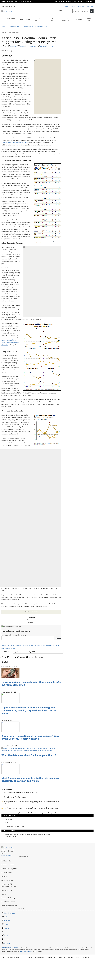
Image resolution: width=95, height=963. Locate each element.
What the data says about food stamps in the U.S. (29, 755)
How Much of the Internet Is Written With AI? (21, 793)
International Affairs (7, 865)
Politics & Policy (6, 861)
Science (3, 894)
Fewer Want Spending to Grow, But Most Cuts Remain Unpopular (10, 342)
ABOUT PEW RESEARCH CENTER (9, 948)
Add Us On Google (7, 51)
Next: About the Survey (31, 612)
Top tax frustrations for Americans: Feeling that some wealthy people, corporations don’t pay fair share (28, 710)
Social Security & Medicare (8, 648)
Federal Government (16, 645)
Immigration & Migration (9, 869)
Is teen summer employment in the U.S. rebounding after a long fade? (30, 813)
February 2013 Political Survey (14, 826)
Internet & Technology (8, 898)
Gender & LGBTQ (6, 884)
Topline (7, 823)
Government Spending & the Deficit (31, 645)
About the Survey (10, 836)
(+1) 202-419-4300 (6, 855)
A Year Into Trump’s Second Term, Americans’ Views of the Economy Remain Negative (30, 737)
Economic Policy (5, 645)
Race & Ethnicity (6, 872)
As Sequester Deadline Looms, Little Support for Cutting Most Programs (27, 834)
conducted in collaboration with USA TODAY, (15, 142)
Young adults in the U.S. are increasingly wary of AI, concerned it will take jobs (31, 803)
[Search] (92, 11)
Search (61, 10)
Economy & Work (6, 890)
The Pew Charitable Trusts (25, 951)
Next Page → (31, 622)
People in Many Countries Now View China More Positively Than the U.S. (31, 808)
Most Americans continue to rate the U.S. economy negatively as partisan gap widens (30, 779)
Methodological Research (9, 906)
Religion (4, 876)
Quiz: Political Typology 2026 (15, 797)
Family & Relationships (8, 886)
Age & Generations (7, 880)
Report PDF (8, 819)
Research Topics (9, 18)
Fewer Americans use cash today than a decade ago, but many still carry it (31, 683)
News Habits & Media (8, 902)
